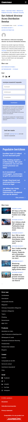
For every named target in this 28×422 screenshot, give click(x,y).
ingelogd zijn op (14, 134)
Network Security (18, 12)
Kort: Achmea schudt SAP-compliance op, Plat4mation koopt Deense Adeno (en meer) (18, 226)
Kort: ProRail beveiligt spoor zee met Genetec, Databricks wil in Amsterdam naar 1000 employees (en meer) (19, 253)
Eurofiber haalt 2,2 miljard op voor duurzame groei (12, 154)
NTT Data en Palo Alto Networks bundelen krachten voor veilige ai (19, 214)
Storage (15, 69)
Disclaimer (5, 402)
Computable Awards (7, 301)
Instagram (7, 390)
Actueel (20, 25)
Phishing (4, 317)
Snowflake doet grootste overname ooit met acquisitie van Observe (18, 278)
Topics (3, 314)
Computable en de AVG (8, 361)
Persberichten (6, 343)
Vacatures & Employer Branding (11, 340)
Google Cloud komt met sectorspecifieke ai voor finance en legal (11, 182)
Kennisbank (5, 298)
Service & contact (7, 364)
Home (3, 10)
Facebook (7, 378)
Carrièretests (5, 295)
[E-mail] (3, 76)
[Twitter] (9, 76)
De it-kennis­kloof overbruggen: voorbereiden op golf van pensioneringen (12, 174)
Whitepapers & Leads (8, 337)
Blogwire (4, 350)
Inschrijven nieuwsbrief (8, 367)
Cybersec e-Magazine (8, 311)
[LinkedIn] (6, 76)
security (4, 50)
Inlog (3, 370)
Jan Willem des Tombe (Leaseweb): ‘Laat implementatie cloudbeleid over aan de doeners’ (12, 191)
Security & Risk (11, 10)
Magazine (4, 305)
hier (16, 118)
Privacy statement (7, 410)
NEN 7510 (4, 323)
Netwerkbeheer (6, 69)
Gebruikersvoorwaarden (9, 406)
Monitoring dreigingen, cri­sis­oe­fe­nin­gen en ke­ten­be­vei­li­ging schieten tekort (19, 266)
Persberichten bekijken (8, 347)
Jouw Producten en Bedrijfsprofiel (11, 334)
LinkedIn (6, 384)
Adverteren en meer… (8, 331)
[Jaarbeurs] (14, 418)
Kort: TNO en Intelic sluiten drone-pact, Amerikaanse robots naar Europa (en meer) (18, 239)
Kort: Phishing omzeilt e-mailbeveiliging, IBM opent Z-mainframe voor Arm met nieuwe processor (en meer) (13, 164)
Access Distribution (8, 30)
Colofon (4, 357)
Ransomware (5, 320)
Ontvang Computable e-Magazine (11, 308)
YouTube (6, 387)
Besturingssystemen (8, 67)
